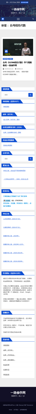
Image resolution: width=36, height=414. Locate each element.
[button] (33, 19)
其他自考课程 (7, 145)
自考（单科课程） (9, 360)
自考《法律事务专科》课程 (12, 132)
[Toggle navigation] (18, 19)
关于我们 (16, 409)
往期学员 (6, 369)
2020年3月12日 (9, 69)
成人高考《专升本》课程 (11, 119)
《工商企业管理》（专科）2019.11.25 (15, 179)
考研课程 (6, 106)
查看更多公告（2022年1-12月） (13, 244)
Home (10, 409)
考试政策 (6, 374)
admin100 (20, 69)
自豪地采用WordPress (9, 405)
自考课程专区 (23, 409)
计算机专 (10, 58)
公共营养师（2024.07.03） (12, 219)
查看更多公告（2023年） (11, 236)
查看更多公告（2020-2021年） (13, 253)
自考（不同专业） (9, 355)
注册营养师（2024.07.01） (12, 227)
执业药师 (6, 365)
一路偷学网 (18, 9)
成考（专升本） (8, 350)
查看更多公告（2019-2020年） (13, 261)
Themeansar (29, 405)
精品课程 (5, 58)
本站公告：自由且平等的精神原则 (14, 170)
